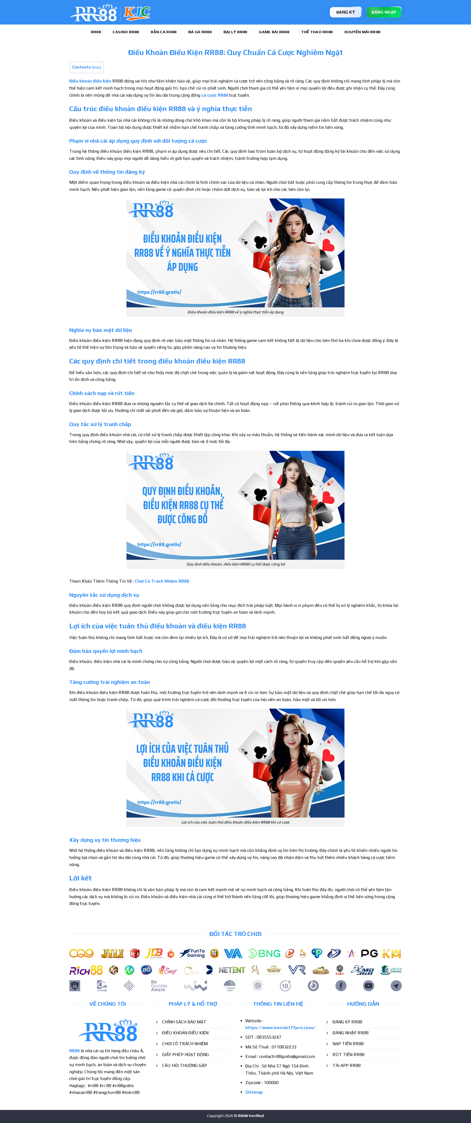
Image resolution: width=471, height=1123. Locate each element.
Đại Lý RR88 (235, 32)
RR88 (96, 32)
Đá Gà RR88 (200, 32)
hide (96, 67)
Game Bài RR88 (274, 32)
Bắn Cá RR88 (163, 32)
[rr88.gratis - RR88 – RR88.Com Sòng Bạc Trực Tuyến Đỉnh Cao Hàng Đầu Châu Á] (110, 12)
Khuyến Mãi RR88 (362, 32)
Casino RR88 (126, 32)
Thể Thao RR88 (317, 32)
